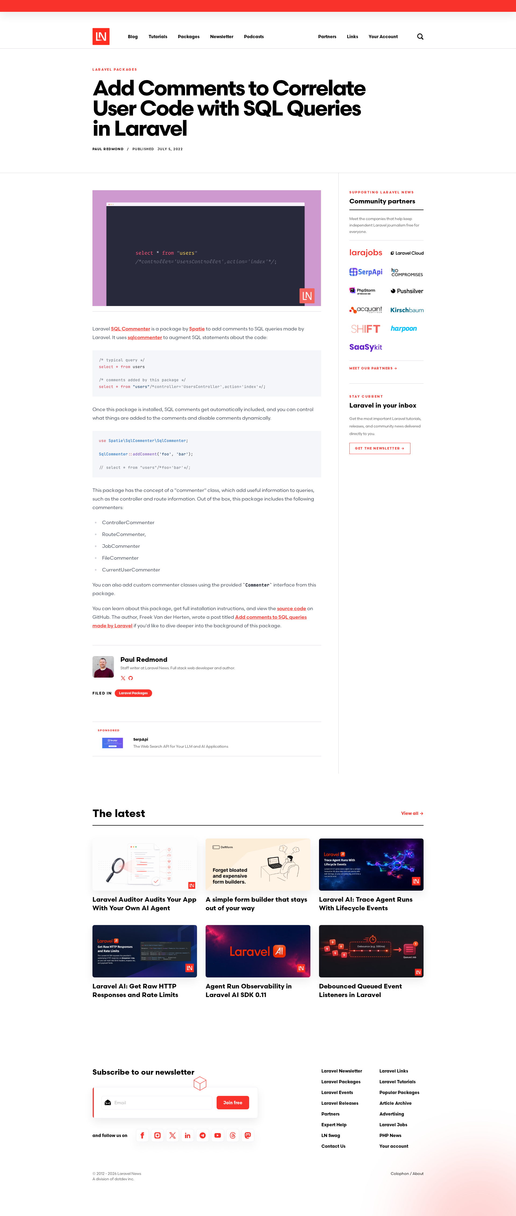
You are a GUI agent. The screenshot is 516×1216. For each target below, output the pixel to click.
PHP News (390, 1135)
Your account (393, 1146)
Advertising (391, 1114)
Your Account (383, 36)
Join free (232, 1102)
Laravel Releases (339, 1103)
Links (352, 36)
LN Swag (330, 1135)
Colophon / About (407, 1173)
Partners (327, 36)
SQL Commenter (130, 329)
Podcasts (254, 36)
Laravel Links (393, 1071)
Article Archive (395, 1103)
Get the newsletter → (380, 448)
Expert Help (334, 1124)
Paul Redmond (108, 149)
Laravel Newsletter (341, 1071)
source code (291, 608)
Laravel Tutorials (397, 1081)
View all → (412, 813)
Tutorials (158, 36)
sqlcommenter (145, 337)
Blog (133, 36)
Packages (188, 36)
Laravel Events (337, 1092)
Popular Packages (399, 1092)
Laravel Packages (114, 69)
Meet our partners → (373, 368)
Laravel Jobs (393, 1124)
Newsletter (221, 36)
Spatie (197, 329)
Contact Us (333, 1146)
